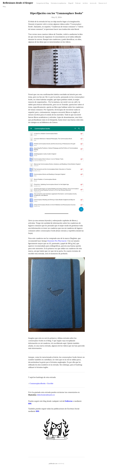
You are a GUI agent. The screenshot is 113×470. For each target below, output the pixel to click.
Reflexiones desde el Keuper (18, 2)
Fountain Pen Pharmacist (57, 241)
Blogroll (70, 3)
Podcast (78, 3)
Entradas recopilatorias (58, 3)
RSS (29, 404)
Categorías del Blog (42, 3)
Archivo (85, 3)
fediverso (68, 401)
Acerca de (93, 3)
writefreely (61, 463)
